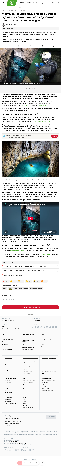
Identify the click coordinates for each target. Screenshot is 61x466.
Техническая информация (27, 349)
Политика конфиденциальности (29, 334)
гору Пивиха (46, 254)
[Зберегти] (53, 46)
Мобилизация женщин (47, 364)
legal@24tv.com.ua (21, 443)
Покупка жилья (8, 401)
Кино (24, 378)
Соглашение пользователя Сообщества (28, 344)
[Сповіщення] (58, 3)
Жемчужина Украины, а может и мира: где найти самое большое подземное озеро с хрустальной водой (39, 7)
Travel (3, 7)
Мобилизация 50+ (46, 362)
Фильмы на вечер (27, 384)
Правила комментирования (28, 347)
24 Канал (25, 105)
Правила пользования (7, 349)
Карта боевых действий (29, 362)
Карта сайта (43, 344)
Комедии (25, 386)
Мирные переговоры (28, 364)
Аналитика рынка (9, 399)
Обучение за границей (47, 390)
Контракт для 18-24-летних (48, 366)
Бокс (24, 399)
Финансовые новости (10, 384)
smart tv (25, 450)
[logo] (11, 3)
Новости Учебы (46, 378)
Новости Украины (9, 362)
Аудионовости (8, 368)
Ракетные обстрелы (28, 360)
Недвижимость (9, 397)
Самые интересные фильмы (30, 380)
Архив (42, 341)
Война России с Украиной (30, 358)
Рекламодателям (6, 346)
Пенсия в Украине (9, 392)
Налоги (6, 390)
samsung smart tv (33, 450)
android (8, 450)
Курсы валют (8, 382)
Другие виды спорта (28, 407)
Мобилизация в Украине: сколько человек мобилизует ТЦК (49, 371)
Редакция (4, 336)
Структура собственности (46, 339)
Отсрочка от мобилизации (48, 368)
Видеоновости (8, 366)
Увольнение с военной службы (49, 360)
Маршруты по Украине (24, 2)
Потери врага (26, 373)
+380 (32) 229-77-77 (12, 441)
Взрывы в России (27, 371)
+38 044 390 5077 (36, 321)
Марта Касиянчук (11, 24)
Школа (43, 384)
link (32, 327)
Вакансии (43, 336)
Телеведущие (5, 344)
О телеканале (5, 341)
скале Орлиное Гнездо (18, 251)
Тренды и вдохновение (10, 403)
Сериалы (25, 388)
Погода (6, 370)
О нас (3, 334)
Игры (42, 346)
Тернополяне (42, 105)
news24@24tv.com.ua (8, 321)
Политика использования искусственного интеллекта (28, 337)
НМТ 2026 (44, 386)
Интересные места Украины (12, 7)
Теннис (25, 403)
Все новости (8, 358)
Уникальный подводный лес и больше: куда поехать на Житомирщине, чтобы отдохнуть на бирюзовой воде (30, 109)
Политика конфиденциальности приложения (29, 341)
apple (16, 450)
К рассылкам (51, 416)
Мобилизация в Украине (49, 358)
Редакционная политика (7, 339)
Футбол (25, 401)
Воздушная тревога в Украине (30, 366)
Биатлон (25, 405)
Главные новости (9, 360)
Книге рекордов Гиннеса (43, 121)
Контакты (43, 334)
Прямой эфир (8, 364)
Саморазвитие (45, 388)
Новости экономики (10, 378)
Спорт (25, 397)
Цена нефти (7, 380)
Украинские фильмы (28, 382)
